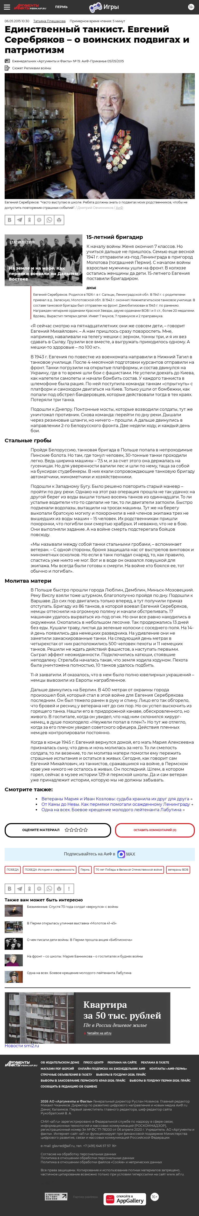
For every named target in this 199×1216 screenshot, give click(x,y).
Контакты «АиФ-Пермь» (168, 1068)
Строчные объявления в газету (66, 1074)
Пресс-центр (93, 1062)
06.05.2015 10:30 (17, 21)
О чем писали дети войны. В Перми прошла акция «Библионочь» (79, 940)
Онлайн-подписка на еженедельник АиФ (111, 1068)
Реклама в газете (155, 1062)
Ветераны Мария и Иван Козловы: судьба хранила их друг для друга (115, 798)
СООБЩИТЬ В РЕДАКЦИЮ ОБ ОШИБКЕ (69, 1086)
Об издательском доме (60, 1062)
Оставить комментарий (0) (155, 830)
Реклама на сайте (122, 1062)
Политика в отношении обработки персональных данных (87, 1158)
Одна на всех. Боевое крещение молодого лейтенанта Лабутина (111, 809)
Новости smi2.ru (22, 1045)
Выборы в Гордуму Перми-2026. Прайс (160, 1080)
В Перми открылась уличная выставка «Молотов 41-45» (72, 923)
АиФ (119, 208)
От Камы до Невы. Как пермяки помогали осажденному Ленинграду (115, 804)
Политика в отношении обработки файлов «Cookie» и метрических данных (101, 1162)
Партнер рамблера (85, 1196)
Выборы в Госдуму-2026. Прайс (121, 1074)
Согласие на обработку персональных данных (78, 1154)
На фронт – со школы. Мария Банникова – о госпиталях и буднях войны (85, 956)
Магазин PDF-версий (57, 1068)
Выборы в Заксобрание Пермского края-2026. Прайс (83, 1080)
